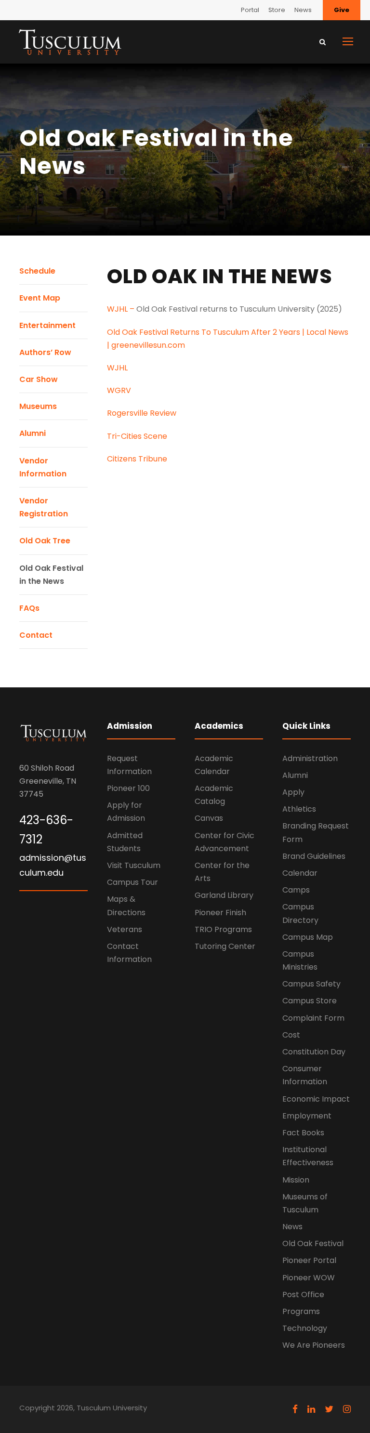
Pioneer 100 (128, 788)
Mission (295, 1179)
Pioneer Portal (309, 1260)
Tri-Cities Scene (137, 436)
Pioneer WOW (308, 1277)
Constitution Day (313, 1051)
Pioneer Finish (220, 912)
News (303, 9)
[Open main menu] (348, 41)
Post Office (303, 1294)
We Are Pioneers (313, 1345)
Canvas (209, 818)
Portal (250, 9)
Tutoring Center (225, 946)
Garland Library (224, 895)
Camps (296, 889)
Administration (310, 758)
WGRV (119, 390)
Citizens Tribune (137, 458)
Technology (304, 1328)
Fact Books (303, 1132)
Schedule (37, 270)
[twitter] (329, 1409)
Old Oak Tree (44, 540)
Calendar (299, 873)
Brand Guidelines (313, 856)
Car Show (38, 379)
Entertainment (47, 325)
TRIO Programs (223, 929)
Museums (38, 406)
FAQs (29, 608)
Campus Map (307, 937)
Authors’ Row (45, 352)
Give (341, 9)
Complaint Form (313, 1018)
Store (276, 9)
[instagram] (347, 1409)
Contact (36, 635)
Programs (301, 1311)
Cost (291, 1034)
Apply (293, 792)
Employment (306, 1115)
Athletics (299, 809)
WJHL (117, 367)
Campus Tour (132, 882)
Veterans (124, 929)
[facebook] (295, 1409)
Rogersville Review (141, 413)
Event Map (39, 297)
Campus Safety (311, 983)
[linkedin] (311, 1409)
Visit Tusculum (133, 865)
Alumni (32, 433)
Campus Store (309, 1000)
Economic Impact (316, 1098)
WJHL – (121, 309)
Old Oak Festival (313, 1243)
